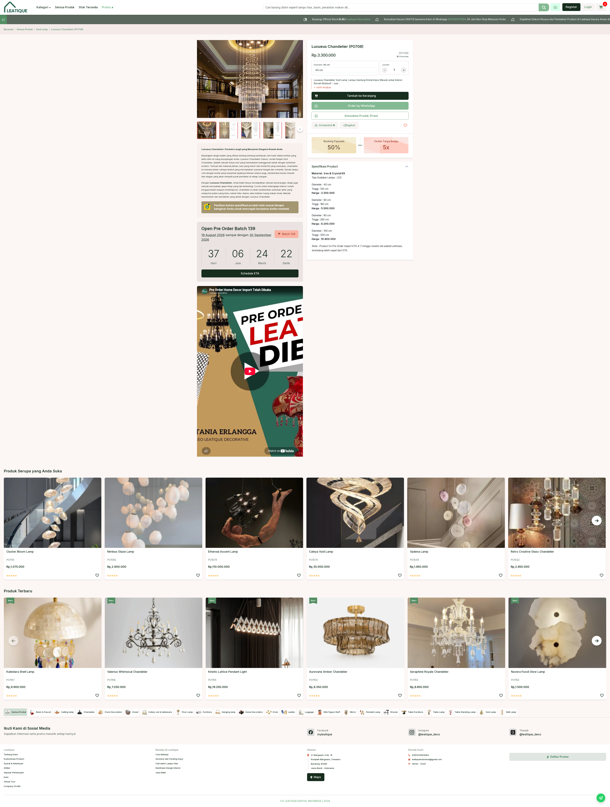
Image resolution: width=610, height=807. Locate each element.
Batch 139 (288, 234)
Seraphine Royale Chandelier (429, 671)
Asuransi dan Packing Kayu (169, 759)
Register (571, 7)
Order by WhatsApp (361, 105)
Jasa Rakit (161, 772)
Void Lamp (42, 29)
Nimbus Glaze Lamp (120, 551)
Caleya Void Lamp (321, 551)
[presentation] (293, 130)
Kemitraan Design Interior (168, 768)
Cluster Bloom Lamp (20, 551)
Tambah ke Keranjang (361, 95)
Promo (106, 7)
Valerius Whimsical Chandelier (127, 671)
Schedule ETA (250, 273)
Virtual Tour (9, 781)
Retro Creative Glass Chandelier (532, 551)
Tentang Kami (11, 754)
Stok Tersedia (88, 7)
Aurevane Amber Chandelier (328, 671)
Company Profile (12, 786)
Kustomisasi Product (14, 759)
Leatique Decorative (264, 19)
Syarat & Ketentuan (13, 763)
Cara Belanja (162, 754)
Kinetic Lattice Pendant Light (227, 671)
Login (588, 7)
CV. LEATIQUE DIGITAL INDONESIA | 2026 (305, 801)
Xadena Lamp (419, 551)
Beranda (8, 29)
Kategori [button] (42, 7)
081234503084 (362, 19)
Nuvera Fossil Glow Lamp (528, 671)
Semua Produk (65, 7)
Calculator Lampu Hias (167, 763)
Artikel (7, 768)
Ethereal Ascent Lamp (223, 551)
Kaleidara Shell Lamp (20, 671)
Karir (6, 777)
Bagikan (350, 125)
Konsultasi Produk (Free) (361, 115)
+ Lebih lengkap (322, 87)
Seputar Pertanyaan (14, 772)
